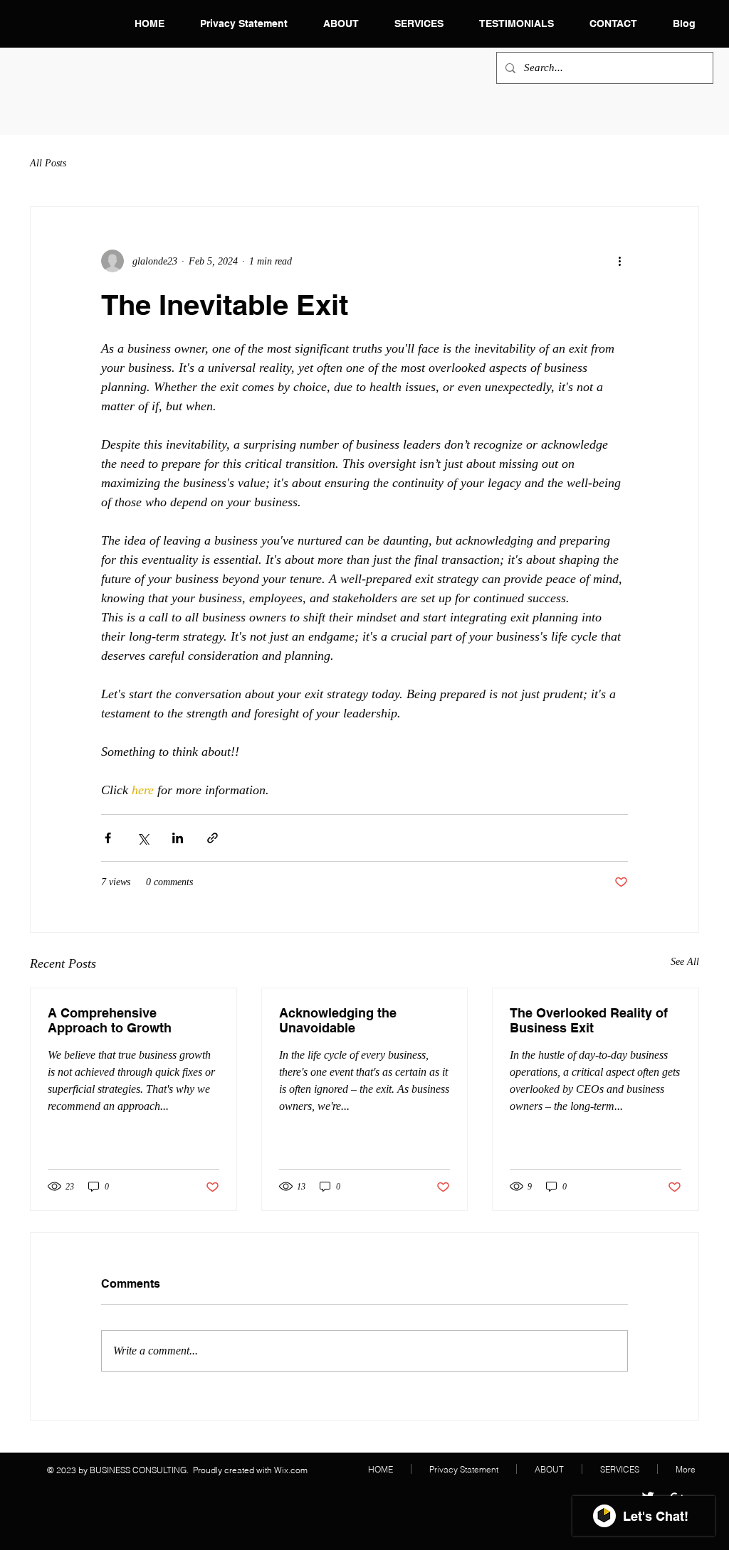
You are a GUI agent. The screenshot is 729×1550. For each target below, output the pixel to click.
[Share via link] (212, 838)
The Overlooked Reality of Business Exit (589, 1020)
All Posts (48, 163)
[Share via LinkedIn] (177, 838)
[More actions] (619, 260)
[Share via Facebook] (108, 838)
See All (685, 961)
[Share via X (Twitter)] (143, 838)
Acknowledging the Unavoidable (338, 1020)
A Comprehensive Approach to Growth (110, 1020)
